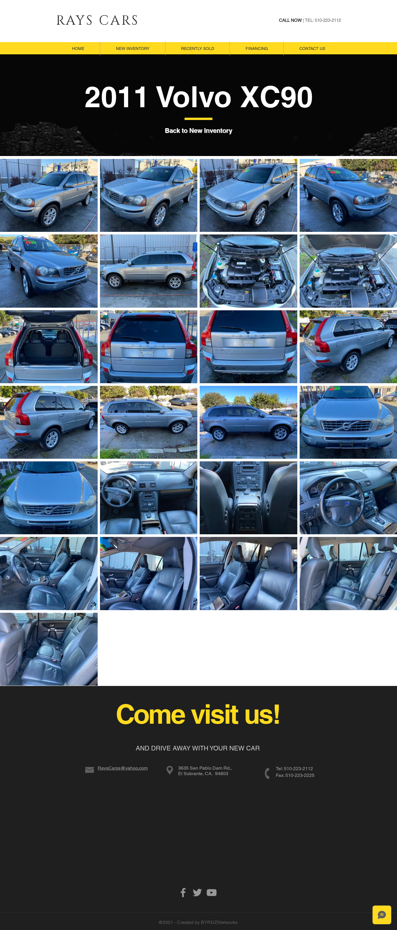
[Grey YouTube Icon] (211, 892)
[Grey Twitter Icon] (197, 892)
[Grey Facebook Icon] (183, 892)
